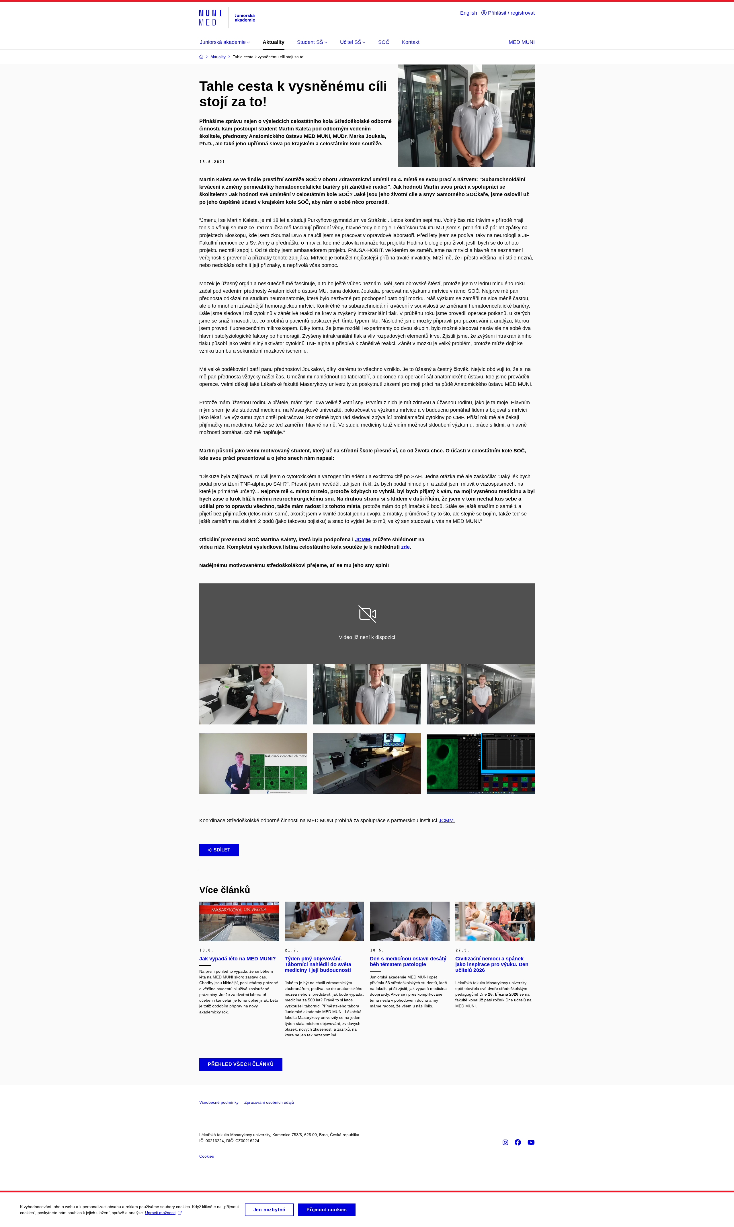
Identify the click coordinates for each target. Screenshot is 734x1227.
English (468, 13)
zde (405, 547)
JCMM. (447, 820)
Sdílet (222, 849)
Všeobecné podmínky (219, 1102)
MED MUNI (522, 42)
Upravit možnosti (160, 1212)
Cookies (206, 1156)
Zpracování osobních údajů (269, 1102)
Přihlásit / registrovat (511, 13)
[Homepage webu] (227, 17)
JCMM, (364, 539)
